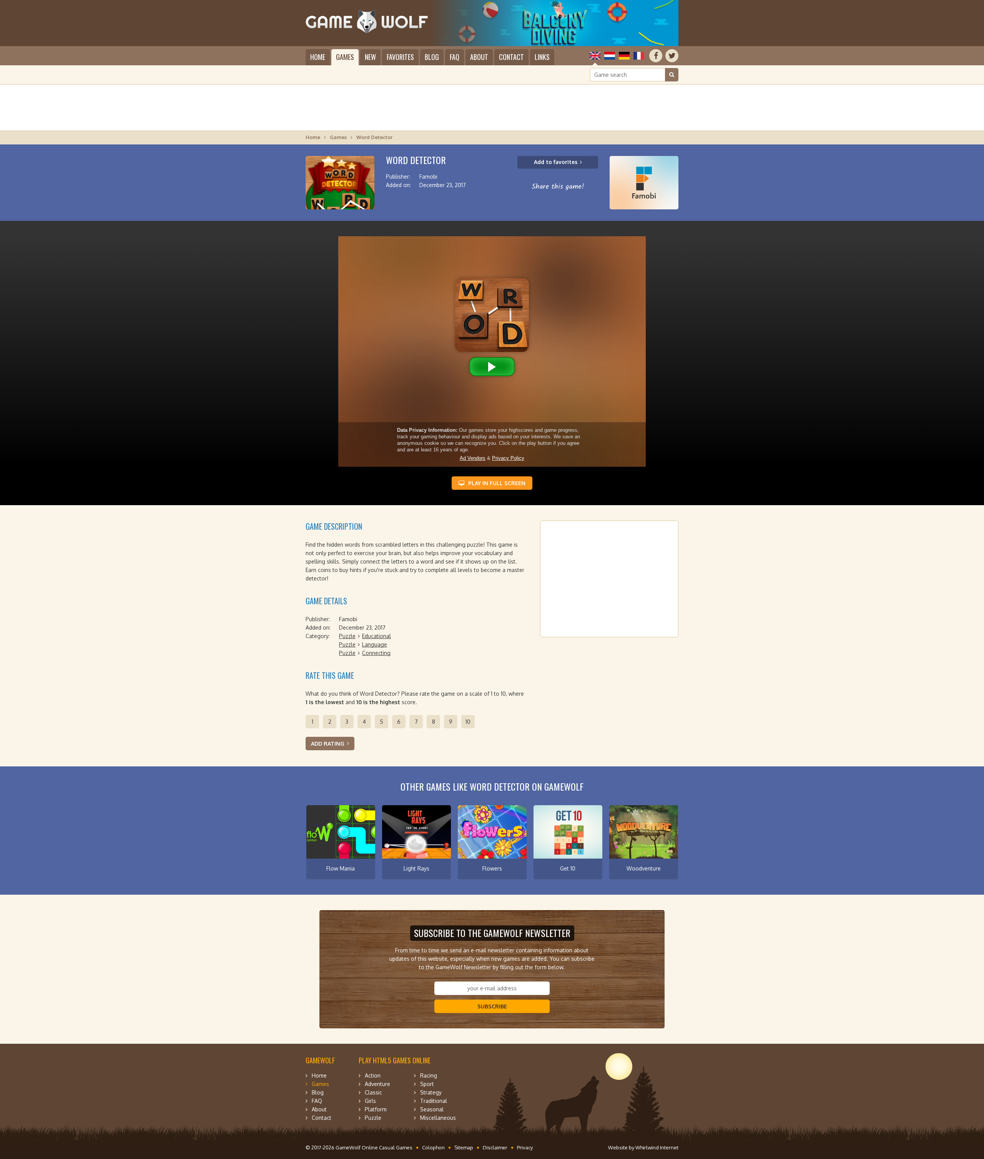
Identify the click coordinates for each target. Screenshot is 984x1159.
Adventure (377, 1084)
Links (542, 57)
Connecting (376, 653)
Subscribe (492, 1006)
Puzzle (347, 636)
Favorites (400, 57)
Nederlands (609, 55)
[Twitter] (671, 55)
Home (317, 57)
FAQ (454, 57)
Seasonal (432, 1109)
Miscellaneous (438, 1117)
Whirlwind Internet (656, 1147)
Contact (511, 57)
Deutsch (624, 55)
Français (638, 55)
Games (345, 57)
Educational (376, 636)
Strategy (431, 1092)
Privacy (525, 1147)
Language (374, 644)
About (479, 57)
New (370, 57)
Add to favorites (555, 162)
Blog (432, 57)
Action (373, 1075)
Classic (373, 1092)
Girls (370, 1101)
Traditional (433, 1101)
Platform (376, 1109)
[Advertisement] (492, 107)
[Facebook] (655, 55)
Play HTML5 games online (394, 1060)
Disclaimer (495, 1147)
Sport (427, 1084)
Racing (428, 1075)
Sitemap (463, 1147)
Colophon (433, 1147)
